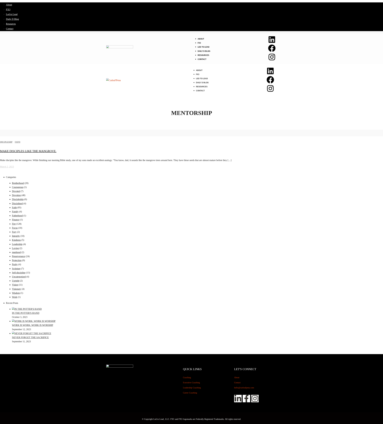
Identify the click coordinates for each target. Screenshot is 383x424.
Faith (17, 142)
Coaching (187, 377)
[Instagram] (272, 57)
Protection (17, 260)
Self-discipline (18, 272)
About (9, 4)
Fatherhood (17, 215)
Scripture (16, 268)
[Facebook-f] (246, 398)
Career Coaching (190, 393)
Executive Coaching (191, 382)
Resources (11, 24)
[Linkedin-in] (238, 398)
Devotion (16, 195)
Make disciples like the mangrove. (28, 151)
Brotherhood (18, 183)
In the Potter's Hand (25, 313)
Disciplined (17, 203)
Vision (15, 284)
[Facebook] (272, 48)
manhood (16, 252)
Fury (14, 232)
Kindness (16, 240)
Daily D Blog (12, 19)
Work (14, 297)
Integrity (16, 236)
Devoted (16, 191)
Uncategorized (19, 276)
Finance (15, 219)
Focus (15, 228)
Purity (15, 264)
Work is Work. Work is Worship (32, 325)
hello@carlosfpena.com (244, 388)
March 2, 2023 (7, 166)
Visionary (16, 289)
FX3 (8, 9)
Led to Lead (12, 14)
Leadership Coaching (192, 388)
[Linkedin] (272, 39)
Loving (15, 248)
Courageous (17, 187)
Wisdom (16, 293)
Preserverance (18, 256)
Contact (9, 28)
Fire (14, 224)
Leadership (17, 244)
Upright (15, 280)
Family (15, 211)
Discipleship (6, 142)
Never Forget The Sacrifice (30, 337)
